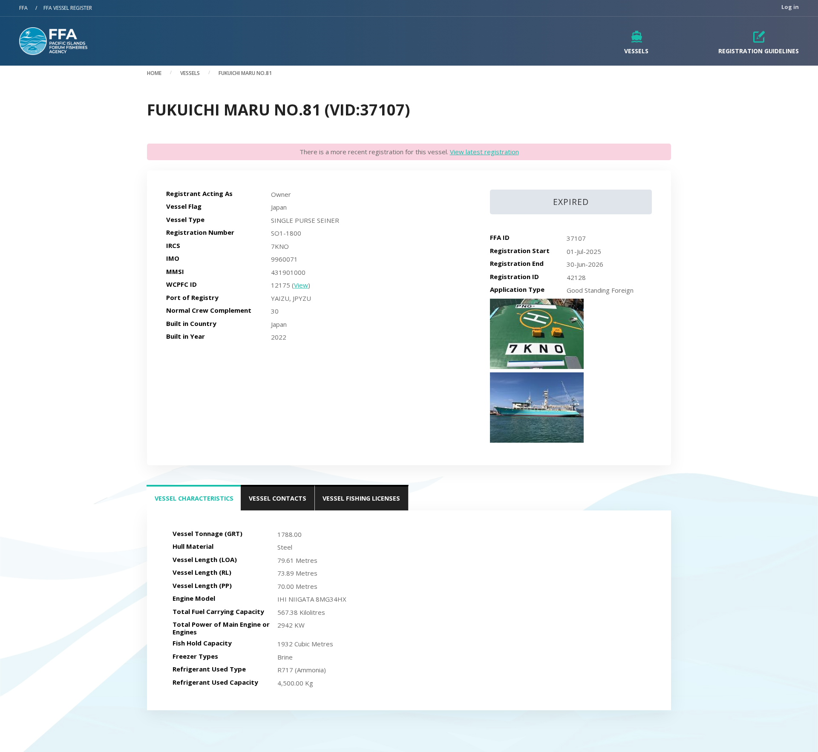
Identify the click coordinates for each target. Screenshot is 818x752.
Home (154, 73)
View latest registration (484, 151)
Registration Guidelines (758, 51)
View (301, 285)
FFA (23, 8)
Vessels (636, 51)
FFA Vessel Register (67, 8)
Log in (790, 7)
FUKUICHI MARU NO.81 (245, 73)
